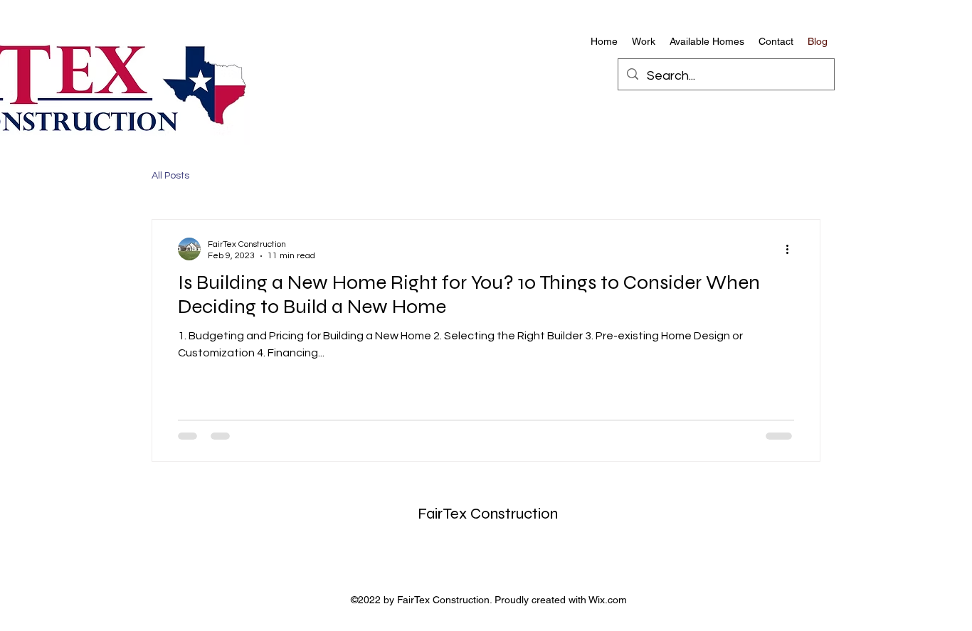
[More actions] (792, 249)
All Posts (170, 176)
